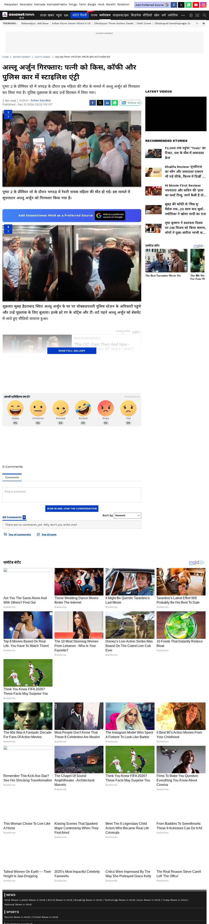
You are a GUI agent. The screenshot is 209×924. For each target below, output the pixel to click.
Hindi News (11, 899)
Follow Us (134, 102)
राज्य (94, 15)
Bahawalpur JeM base (35, 23)
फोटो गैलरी (79, 15)
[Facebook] (174, 5)
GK (66, 15)
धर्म (163, 15)
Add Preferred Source (150, 5)
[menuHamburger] (198, 15)
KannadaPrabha (57, 4)
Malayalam (11, 4)
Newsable (26, 4)
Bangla (92, 4)
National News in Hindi (18, 904)
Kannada (39, 4)
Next (203, 23)
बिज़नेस (136, 15)
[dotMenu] (183, 15)
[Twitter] (181, 5)
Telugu (72, 4)
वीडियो (147, 15)
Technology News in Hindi (119, 899)
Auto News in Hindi (148, 899)
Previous (197, 23)
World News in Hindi (60, 899)
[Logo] (19, 15)
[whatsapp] (188, 5)
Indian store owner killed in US (71, 23)
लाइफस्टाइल (121, 15)
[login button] (192, 15)
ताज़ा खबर (47, 15)
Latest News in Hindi (32, 899)
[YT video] (196, 5)
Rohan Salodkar (41, 100)
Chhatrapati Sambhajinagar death (175, 23)
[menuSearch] (204, 15)
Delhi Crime (144, 23)
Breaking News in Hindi (88, 899)
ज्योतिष (173, 15)
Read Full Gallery (72, 350)
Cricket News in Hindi (45, 916)
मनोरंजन (105, 15)
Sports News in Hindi (17, 916)
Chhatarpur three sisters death (113, 23)
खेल (156, 15)
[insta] (203, 5)
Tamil (82, 4)
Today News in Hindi (174, 899)
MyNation (123, 4)
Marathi (111, 4)
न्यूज (59, 15)
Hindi (101, 4)
